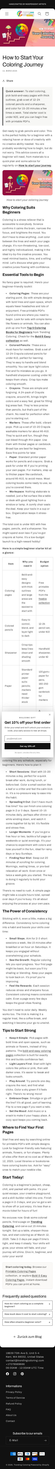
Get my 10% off (27, 746)
